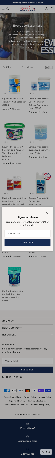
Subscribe (27, 242)
